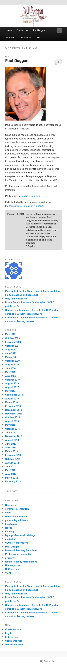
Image (8, 56)
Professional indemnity (46, 220)
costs (8, 512)
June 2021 (10, 353)
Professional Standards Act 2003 (26, 206)
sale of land (40, 239)
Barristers (10, 505)
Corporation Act (34, 226)
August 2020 (12, 364)
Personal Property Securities (21, 550)
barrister (38, 223)
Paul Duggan (39, 30)
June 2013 (10, 443)
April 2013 (10, 447)
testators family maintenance (21, 561)
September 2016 (14, 394)
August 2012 (12, 462)
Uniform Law (12, 569)
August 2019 (12, 383)
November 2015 (13, 413)
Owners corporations (16, 542)
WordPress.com (14, 644)
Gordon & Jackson (30, 196)
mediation (10, 539)
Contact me (22, 30)
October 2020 (12, 360)
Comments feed (14, 640)
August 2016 (12, 398)
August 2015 (12, 421)
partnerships (43, 233)
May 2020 (10, 372)
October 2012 (12, 459)
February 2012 (13, 481)
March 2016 (11, 402)
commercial (50, 223)
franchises (40, 230)
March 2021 (11, 357)
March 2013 (11, 451)
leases (8, 527)
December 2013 (13, 436)
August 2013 (12, 440)
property (9, 557)
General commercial (45, 214)
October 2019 (12, 379)
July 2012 (10, 466)
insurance (31, 233)
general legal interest (16, 520)
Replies (30, 246)
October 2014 (12, 428)
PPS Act (10, 37)
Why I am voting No (16, 298)
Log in (8, 633)
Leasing (42, 217)
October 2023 (12, 338)
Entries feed (11, 637)
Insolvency (31, 217)
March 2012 (11, 477)
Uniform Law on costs (29, 37)
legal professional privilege (20, 535)
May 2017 (10, 390)
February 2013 (13, 455)
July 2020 (10, 368)
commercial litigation (17, 508)
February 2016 (13, 406)
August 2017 (12, 387)
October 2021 (12, 345)
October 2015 (12, 417)
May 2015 (10, 424)
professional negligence (38, 236)
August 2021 (12, 349)
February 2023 (13, 342)
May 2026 (10, 334)
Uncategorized (13, 565)
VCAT (8, 572)
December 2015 (13, 409)
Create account (13, 629)
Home (9, 30)
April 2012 (10, 474)
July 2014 (10, 432)
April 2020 (10, 376)
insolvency (52, 230)
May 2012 (10, 470)
